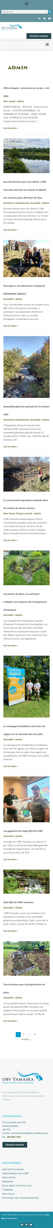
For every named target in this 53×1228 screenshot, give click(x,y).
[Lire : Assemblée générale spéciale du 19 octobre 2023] (26, 366)
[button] (26, 3)
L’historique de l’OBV (15, 1174)
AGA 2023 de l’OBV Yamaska (18, 902)
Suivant (26, 1039)
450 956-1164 (14, 1136)
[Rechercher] (50, 12)
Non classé (9, 101)
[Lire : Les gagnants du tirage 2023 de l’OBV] (26, 799)
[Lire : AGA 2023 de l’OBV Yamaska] (26, 881)
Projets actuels (24, 513)
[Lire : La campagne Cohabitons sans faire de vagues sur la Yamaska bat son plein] (26, 686)
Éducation (9, 1178)
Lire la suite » (10, 128)
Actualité (35, 203)
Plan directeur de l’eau (17, 1186)
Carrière (7, 1190)
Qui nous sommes (13, 1169)
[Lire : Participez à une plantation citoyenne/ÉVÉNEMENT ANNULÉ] (26, 258)
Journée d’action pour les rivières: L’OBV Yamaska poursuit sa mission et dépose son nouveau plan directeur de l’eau (24, 189)
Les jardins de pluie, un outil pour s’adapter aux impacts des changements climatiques (25, 601)
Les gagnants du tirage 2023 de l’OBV (23, 830)
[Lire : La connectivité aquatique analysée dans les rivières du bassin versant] (26, 473)
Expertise (7, 1182)
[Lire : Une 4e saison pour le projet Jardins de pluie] (26, 958)
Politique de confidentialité (20, 1198)
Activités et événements (16, 203)
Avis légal (8, 1194)
